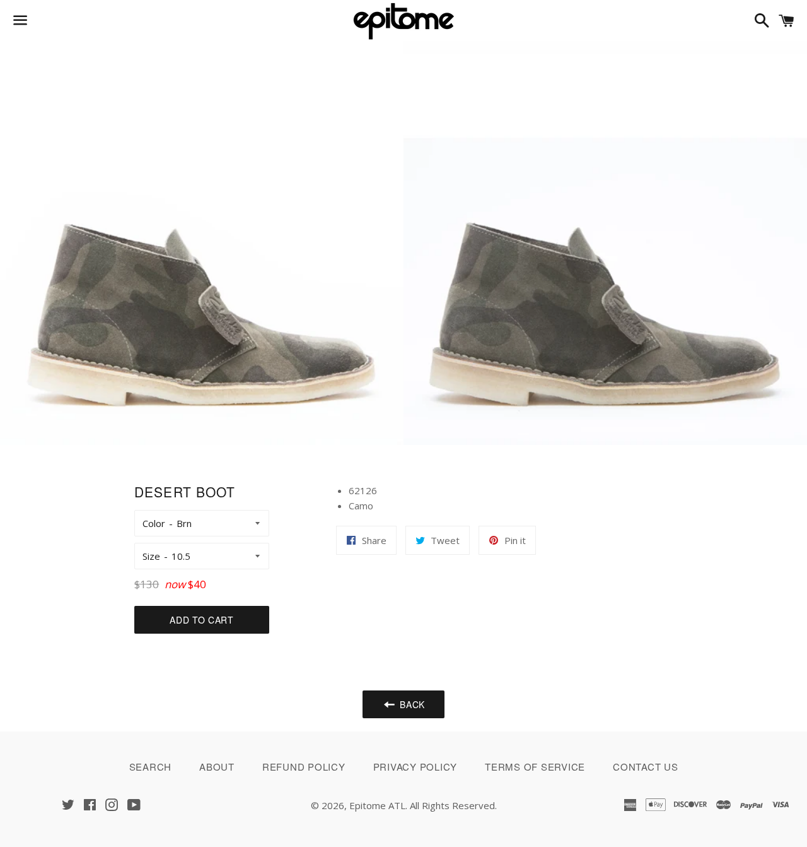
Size (151, 556)
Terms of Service (535, 766)
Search (150, 766)
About (217, 766)
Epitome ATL (377, 805)
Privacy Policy (415, 766)
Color (153, 523)
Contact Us (645, 766)
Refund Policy (303, 766)
